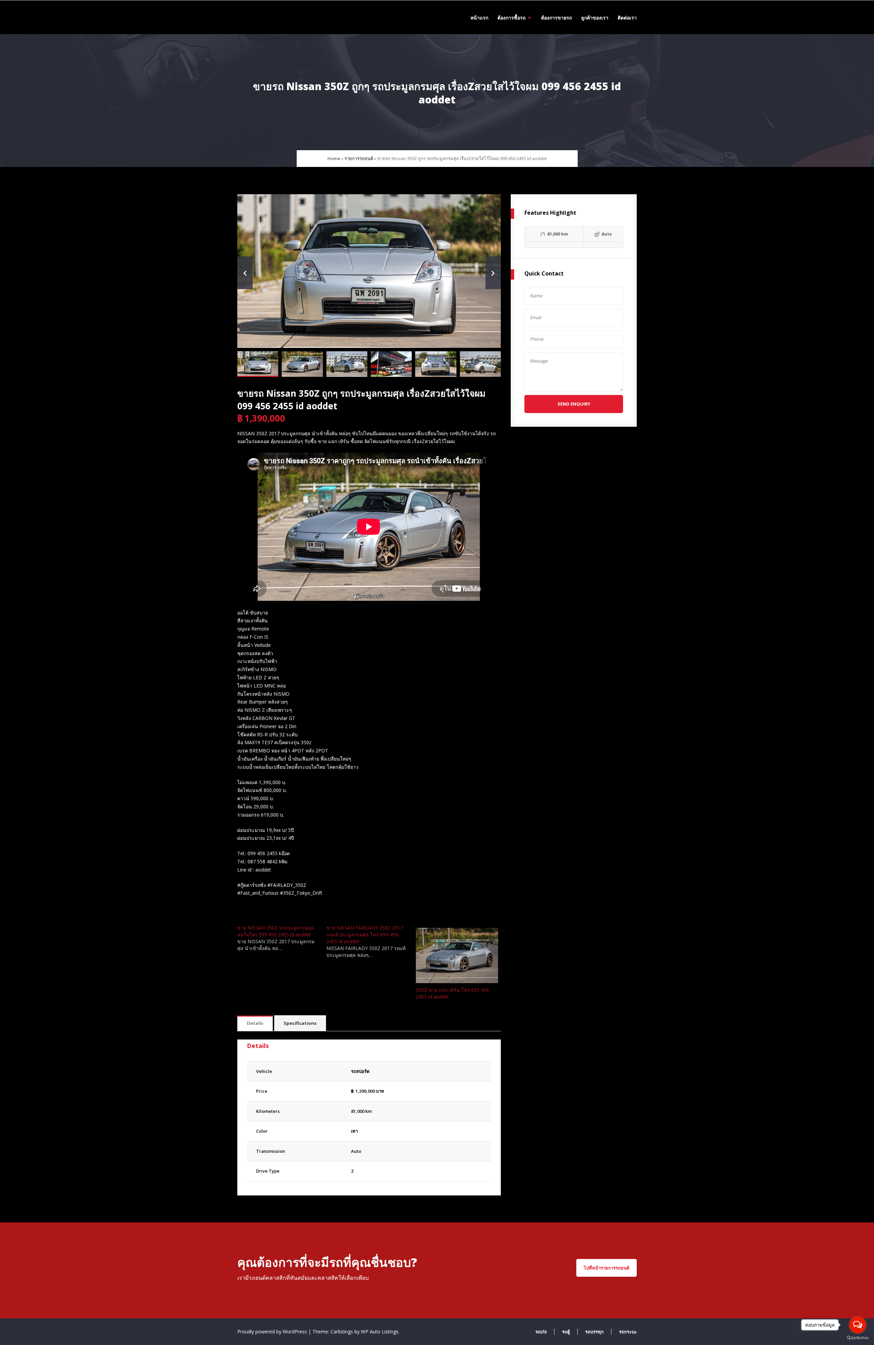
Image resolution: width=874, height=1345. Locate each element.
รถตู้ (566, 1332)
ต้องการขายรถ (556, 17)
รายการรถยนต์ (358, 158)
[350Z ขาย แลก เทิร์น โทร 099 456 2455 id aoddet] (457, 955)
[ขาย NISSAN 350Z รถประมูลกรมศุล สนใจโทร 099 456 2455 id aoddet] (281, 938)
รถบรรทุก (594, 1332)
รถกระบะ (628, 1332)
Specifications (300, 1023)
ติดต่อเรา (627, 17)
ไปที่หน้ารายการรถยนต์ (606, 1268)
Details (255, 1023)
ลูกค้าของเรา (594, 17)
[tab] (255, 1024)
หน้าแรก (479, 17)
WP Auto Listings (379, 1331)
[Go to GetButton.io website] (858, 1338)
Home (333, 158)
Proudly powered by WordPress (272, 1331)
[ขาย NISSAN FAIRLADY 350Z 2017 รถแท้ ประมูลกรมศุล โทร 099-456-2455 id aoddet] (370, 941)
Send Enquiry (574, 404)
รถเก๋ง (541, 1332)
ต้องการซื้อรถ (511, 17)
